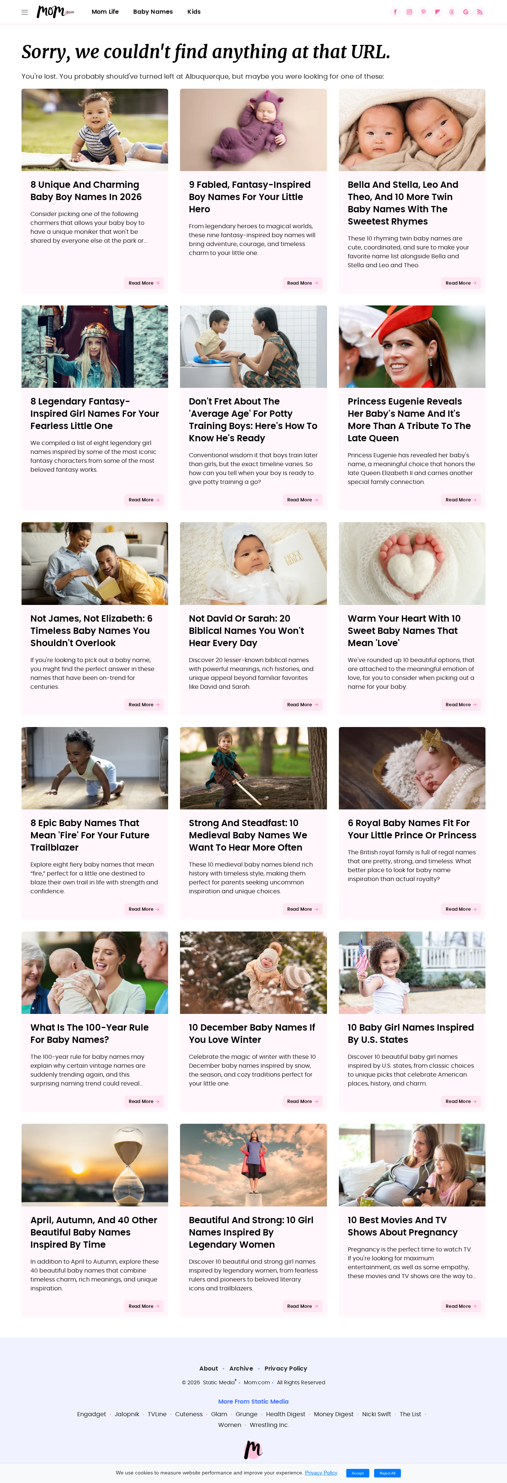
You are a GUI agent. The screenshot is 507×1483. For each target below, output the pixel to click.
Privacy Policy (286, 1369)
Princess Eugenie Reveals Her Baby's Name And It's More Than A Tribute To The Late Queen (409, 420)
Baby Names (153, 12)
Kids (194, 12)
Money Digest (334, 1414)
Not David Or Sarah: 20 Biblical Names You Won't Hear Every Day (246, 631)
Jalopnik (127, 1414)
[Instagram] (409, 11)
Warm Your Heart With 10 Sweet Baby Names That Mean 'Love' (404, 631)
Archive (241, 1369)
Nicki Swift (376, 1414)
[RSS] (479, 11)
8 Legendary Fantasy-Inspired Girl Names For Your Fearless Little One (94, 414)
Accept (358, 1473)
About (208, 1369)
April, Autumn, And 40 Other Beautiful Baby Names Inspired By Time (93, 1233)
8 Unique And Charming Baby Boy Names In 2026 (86, 191)
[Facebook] (395, 11)
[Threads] (451, 11)
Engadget (91, 1414)
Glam (219, 1414)
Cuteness (189, 1414)
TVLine (157, 1414)
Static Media (219, 1382)
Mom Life (105, 12)
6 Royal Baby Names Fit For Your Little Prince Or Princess (412, 829)
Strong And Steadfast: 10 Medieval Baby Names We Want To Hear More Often (248, 835)
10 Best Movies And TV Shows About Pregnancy (403, 1226)
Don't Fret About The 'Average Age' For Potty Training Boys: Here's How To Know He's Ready (253, 420)
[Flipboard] (437, 11)
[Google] (465, 11)
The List (410, 1414)
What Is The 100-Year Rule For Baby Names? (89, 1034)
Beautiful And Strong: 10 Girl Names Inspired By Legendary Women (251, 1233)
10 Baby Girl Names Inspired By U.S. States (411, 1034)
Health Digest (285, 1414)
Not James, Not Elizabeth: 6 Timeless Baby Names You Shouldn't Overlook (91, 631)
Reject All (387, 1473)
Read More (141, 283)
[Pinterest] (423, 11)
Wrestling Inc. (269, 1425)
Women (229, 1425)
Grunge (247, 1414)
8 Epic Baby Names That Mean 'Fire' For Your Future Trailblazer (90, 835)
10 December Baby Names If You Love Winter (252, 1034)
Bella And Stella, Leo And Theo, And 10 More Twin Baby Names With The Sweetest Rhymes (403, 203)
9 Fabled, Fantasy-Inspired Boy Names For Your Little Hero (250, 197)
